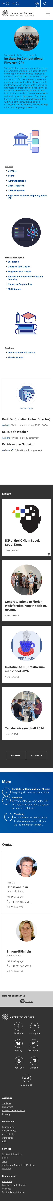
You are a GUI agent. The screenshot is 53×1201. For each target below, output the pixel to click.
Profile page (17, 896)
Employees (7, 1106)
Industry (6, 1114)
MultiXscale (14, 289)
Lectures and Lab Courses (21, 352)
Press (5, 1157)
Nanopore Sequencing (20, 284)
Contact (12, 170)
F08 (13, 3)
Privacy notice (9, 1130)
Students (6, 1103)
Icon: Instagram (34, 1026)
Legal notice (8, 1126)
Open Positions (16, 185)
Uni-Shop (6, 1168)
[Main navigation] (48, 13)
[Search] (45, 3)
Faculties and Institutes (13, 1184)
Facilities (6, 1188)
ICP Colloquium (16, 190)
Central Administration (13, 1192)
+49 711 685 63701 (21, 901)
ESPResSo (13, 261)
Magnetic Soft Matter (19, 271)
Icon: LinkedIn (34, 1061)
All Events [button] (36, 755)
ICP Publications (17, 180)
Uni (3, 3)
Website (6, 425)
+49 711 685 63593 (21, 966)
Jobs (4, 1161)
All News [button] (15, 755)
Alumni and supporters (13, 1110)
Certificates (7, 1137)
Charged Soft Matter (19, 266)
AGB (4, 1141)
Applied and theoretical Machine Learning (25, 278)
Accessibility (8, 1134)
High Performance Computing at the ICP (27, 197)
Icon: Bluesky (18, 1043)
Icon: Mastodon (34, 1043)
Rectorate (7, 1181)
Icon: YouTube (19, 1061)
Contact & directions (12, 1154)
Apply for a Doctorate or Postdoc (18, 1164)
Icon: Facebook (18, 1026)
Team (11, 175)
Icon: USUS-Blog (26, 1078)
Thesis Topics (15, 357)
